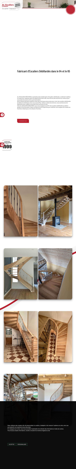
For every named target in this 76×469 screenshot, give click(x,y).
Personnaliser (22, 444)
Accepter (11, 444)
